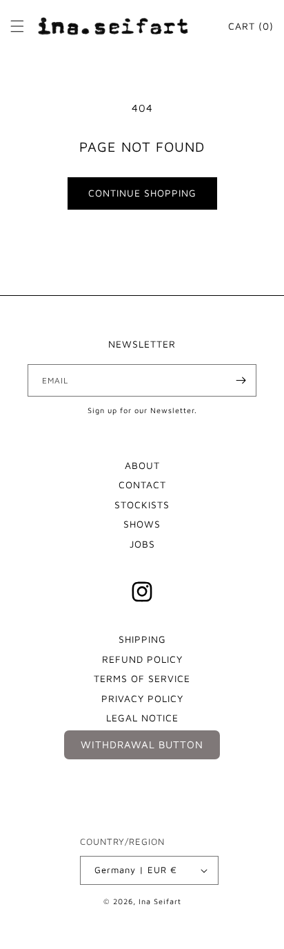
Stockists (142, 504)
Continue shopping (142, 193)
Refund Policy (142, 659)
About (142, 465)
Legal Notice (142, 717)
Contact (142, 484)
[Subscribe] (240, 380)
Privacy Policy (142, 698)
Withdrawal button (142, 744)
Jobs (142, 544)
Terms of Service (142, 678)
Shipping (142, 639)
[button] (17, 26)
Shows (142, 524)
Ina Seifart (160, 901)
